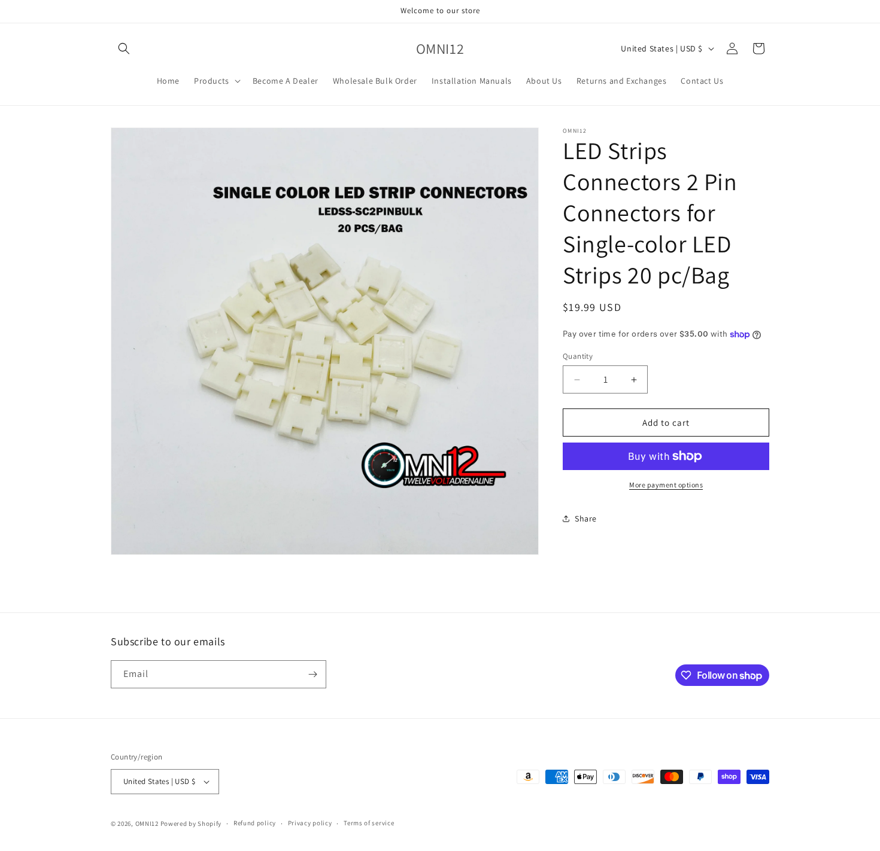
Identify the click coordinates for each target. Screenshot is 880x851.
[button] (124, 48)
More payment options (666, 484)
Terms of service (369, 823)
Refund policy (254, 823)
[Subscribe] (312, 674)
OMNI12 (147, 823)
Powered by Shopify (191, 823)
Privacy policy (310, 823)
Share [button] (586, 518)
